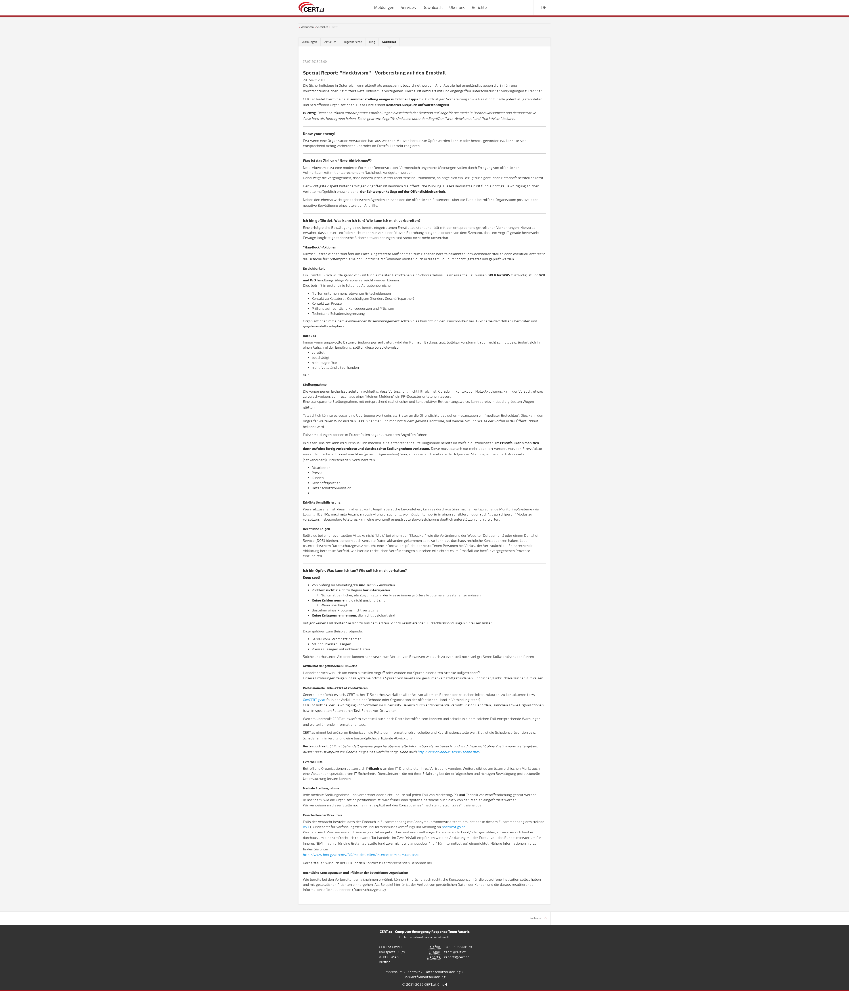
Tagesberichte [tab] (353, 42)
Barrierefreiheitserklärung (424, 977)
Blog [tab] (372, 42)
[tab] (389, 42)
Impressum (394, 972)
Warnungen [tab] (309, 42)
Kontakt (413, 972)
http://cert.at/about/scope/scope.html (448, 752)
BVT (306, 827)
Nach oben (536, 918)
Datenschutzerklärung (443, 972)
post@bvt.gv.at (453, 827)
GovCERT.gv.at (314, 700)
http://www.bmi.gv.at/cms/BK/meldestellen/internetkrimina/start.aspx (361, 855)
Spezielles (322, 27)
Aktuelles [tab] (330, 42)
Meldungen (307, 27)
